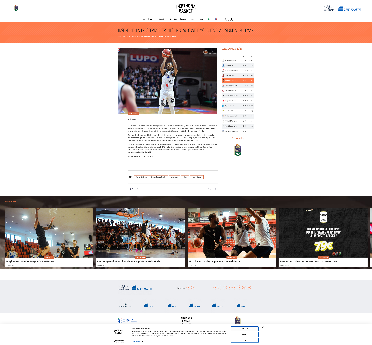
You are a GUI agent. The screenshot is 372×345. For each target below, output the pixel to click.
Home (119, 37)
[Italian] (209, 19)
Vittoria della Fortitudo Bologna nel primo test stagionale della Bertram (214, 261)
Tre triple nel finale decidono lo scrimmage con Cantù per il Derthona (30, 261)
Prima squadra (126, 37)
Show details (136, 341)
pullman (185, 177)
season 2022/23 (197, 177)
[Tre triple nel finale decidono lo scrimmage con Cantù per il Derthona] (49, 233)
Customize (243, 334)
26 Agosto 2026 (101, 265)
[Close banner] (263, 327)
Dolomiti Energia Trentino (158, 177)
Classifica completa (238, 138)
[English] (216, 19)
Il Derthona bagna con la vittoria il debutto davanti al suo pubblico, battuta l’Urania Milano (129, 261)
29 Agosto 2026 (10, 265)
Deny (244, 340)
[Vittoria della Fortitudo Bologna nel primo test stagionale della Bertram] (232, 233)
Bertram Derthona (141, 177)
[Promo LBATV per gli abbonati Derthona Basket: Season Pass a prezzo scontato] (323, 233)
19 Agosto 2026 (284, 265)
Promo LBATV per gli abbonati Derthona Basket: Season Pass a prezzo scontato (308, 261)
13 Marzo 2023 (132, 119)
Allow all (245, 329)
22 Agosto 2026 (193, 265)
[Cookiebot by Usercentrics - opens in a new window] (118, 341)
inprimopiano (174, 177)
